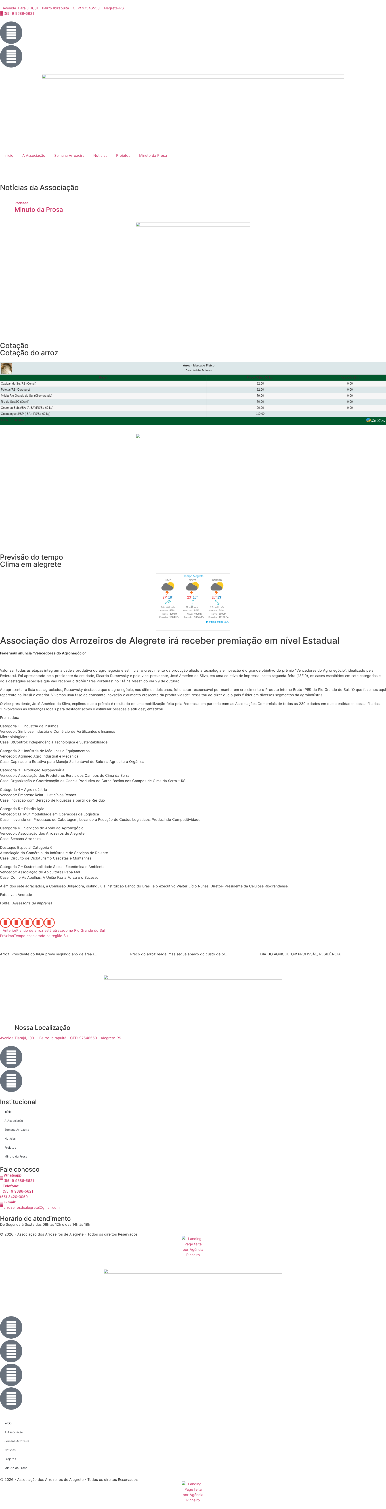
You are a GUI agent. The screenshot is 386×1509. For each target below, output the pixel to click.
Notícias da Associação (39, 187)
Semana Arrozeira (69, 155)
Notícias (100, 155)
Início (8, 155)
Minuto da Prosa (153, 155)
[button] (5, 923)
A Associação (33, 155)
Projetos (123, 155)
